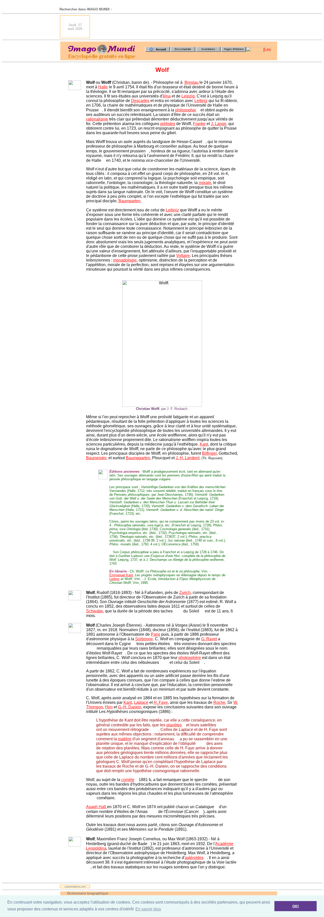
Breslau (191, 82)
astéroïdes (194, 857)
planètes (174, 725)
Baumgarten (129, 201)
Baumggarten (138, 458)
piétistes (167, 124)
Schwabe (94, 611)
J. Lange (218, 124)
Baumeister (96, 458)
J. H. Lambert (187, 458)
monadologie (125, 260)
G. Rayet (209, 639)
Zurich (185, 592)
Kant (204, 444)
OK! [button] (295, 906)
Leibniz (201, 100)
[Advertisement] (185, 26)
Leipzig (188, 96)
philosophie (185, 110)
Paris (155, 634)
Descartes (140, 100)
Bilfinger (209, 453)
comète (127, 780)
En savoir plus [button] (148, 909)
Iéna (167, 96)
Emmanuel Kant (121, 575)
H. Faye (161, 702)
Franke (199, 124)
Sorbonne (144, 639)
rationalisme (97, 119)
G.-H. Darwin (129, 707)
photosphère (189, 657)
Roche (219, 702)
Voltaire (183, 255)
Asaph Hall (96, 807)
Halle (103, 87)
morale (205, 183)
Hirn (109, 707)
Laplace (141, 702)
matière (124, 739)
